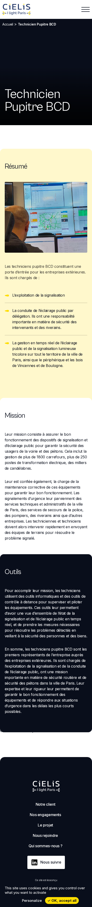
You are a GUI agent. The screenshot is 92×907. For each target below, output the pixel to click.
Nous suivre (50, 862)
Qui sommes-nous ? (46, 845)
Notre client (45, 804)
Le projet (45, 825)
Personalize (32, 900)
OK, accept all (63, 900)
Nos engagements (45, 814)
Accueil (7, 24)
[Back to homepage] (16, 9)
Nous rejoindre (45, 835)
